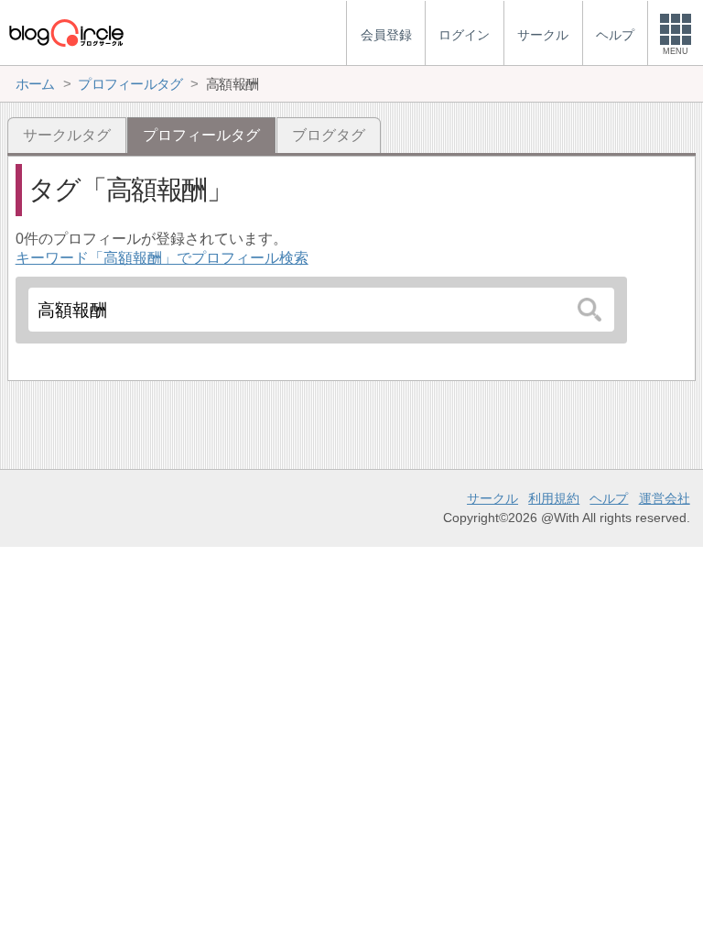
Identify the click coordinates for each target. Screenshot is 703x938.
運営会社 (664, 498)
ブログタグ (328, 135)
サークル (492, 498)
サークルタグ (67, 135)
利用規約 (553, 498)
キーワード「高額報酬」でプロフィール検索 (162, 258)
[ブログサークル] (66, 32)
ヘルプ (608, 498)
